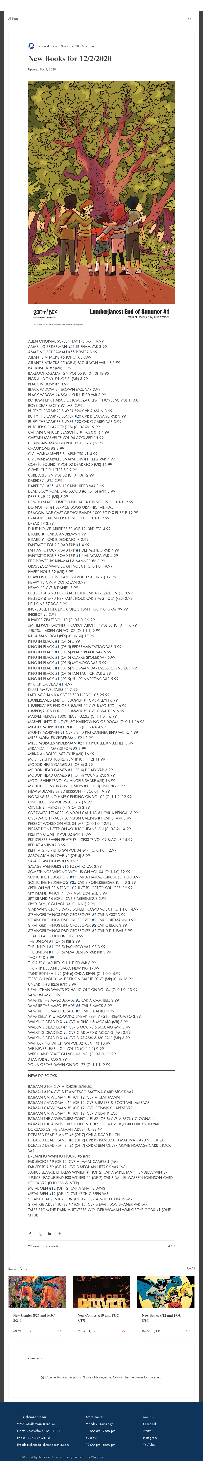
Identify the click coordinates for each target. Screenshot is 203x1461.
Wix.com (97, 1457)
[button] (190, 18)
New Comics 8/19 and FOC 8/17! (98, 1318)
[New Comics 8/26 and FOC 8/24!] (37, 1292)
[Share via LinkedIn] (49, 1234)
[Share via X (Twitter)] (40, 1234)
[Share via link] (59, 1234)
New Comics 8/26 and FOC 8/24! (34, 1318)
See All (190, 1268)
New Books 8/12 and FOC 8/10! (161, 1318)
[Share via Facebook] (30, 1234)
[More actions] (172, 45)
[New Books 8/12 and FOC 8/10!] (165, 1292)
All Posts (13, 18)
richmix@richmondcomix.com (48, 1445)
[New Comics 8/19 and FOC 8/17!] (101, 1292)
